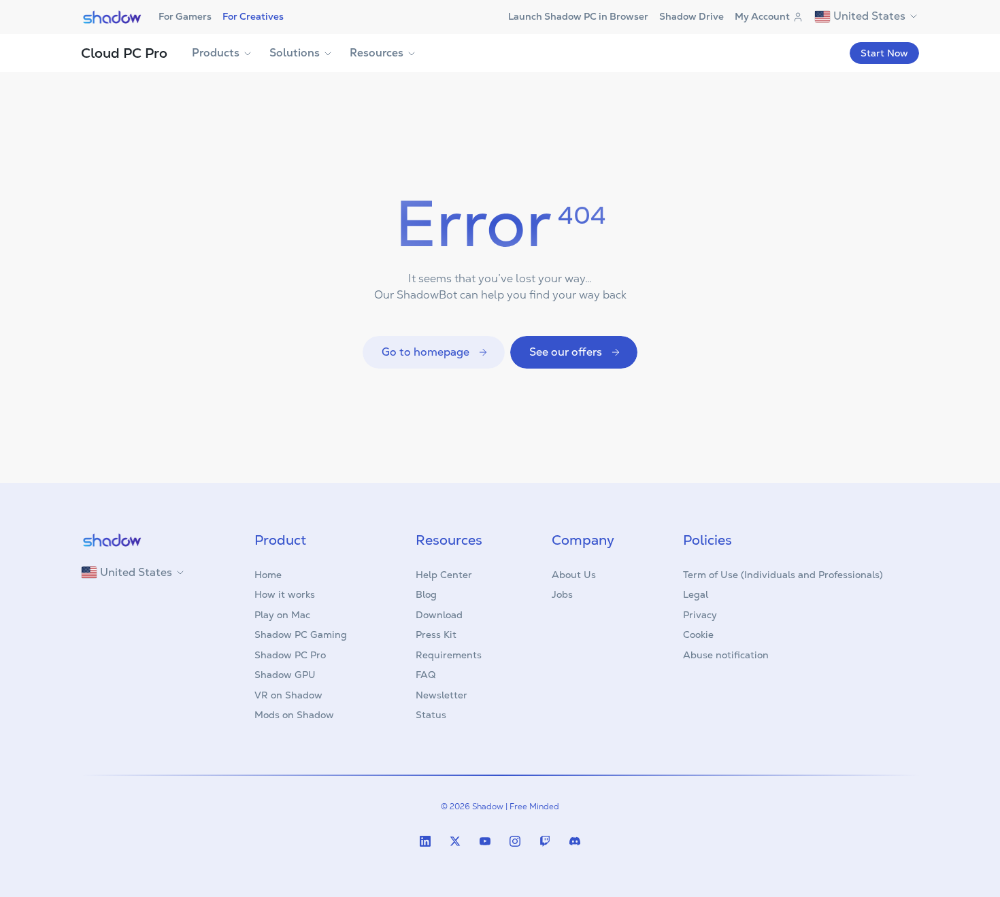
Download (439, 615)
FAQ (425, 674)
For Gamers (185, 16)
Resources (376, 53)
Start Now (884, 53)
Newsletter (441, 695)
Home (268, 575)
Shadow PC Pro (290, 655)
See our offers (565, 352)
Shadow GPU (285, 674)
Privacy (700, 615)
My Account (762, 16)
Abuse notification (726, 655)
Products (215, 53)
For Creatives (253, 16)
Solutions (294, 53)
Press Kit (436, 634)
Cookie (698, 634)
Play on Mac (282, 615)
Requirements (449, 655)
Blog (426, 594)
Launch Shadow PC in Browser (578, 16)
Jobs (562, 594)
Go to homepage (425, 352)
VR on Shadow (288, 695)
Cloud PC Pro (124, 53)
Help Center (444, 575)
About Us (574, 575)
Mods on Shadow (294, 715)
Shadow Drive (691, 16)
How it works (284, 594)
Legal (695, 594)
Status (431, 715)
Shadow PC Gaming (300, 634)
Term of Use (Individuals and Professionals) (783, 575)
